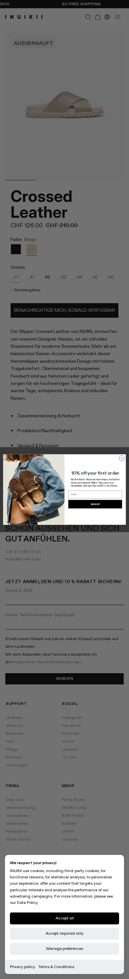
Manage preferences (64, 948)
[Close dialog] (122, 458)
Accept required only (64, 933)
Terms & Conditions (56, 966)
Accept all (65, 918)
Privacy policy (22, 966)
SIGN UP (95, 504)
